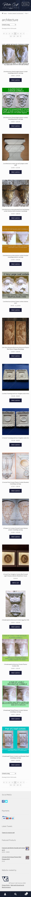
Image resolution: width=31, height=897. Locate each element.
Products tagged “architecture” (16, 13)
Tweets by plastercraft (8, 832)
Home (5, 13)
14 (17, 36)
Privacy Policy (6, 885)
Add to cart (15, 583)
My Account (5, 894)
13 (14, 36)
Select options (15, 80)
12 (10, 36)
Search (15, 894)
